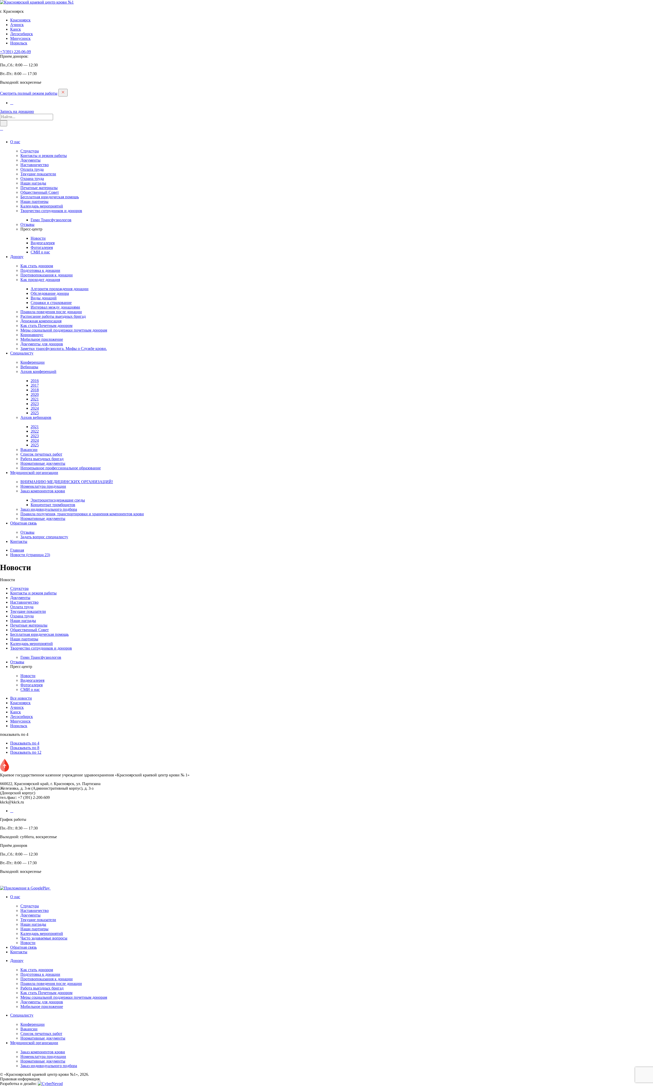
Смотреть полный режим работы (28, 93)
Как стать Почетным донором (46, 325)
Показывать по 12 (25, 752)
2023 (35, 403)
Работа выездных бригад (42, 459)
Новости (38, 238)
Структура (29, 151)
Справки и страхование (51, 302)
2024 (35, 408)
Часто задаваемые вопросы (43, 938)
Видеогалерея (43, 243)
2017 (35, 385)
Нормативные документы (42, 463)
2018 (35, 390)
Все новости (21, 698)
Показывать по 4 (24, 743)
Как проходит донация (40, 279)
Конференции (32, 362)
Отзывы (27, 224)
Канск (15, 29)
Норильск (18, 43)
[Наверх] (4, 770)
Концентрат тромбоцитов (53, 505)
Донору (16, 256)
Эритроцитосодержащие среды (58, 500)
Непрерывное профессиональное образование (60, 468)
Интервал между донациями (55, 307)
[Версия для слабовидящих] (1, 128)
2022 (35, 431)
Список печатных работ (41, 454)
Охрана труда (32, 178)
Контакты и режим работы (43, 155)
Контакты (18, 541)
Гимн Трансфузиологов (51, 220)
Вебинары (29, 367)
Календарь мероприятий (41, 206)
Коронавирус (31, 335)
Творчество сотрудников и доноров (51, 211)
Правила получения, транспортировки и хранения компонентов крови (82, 514)
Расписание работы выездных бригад (53, 316)
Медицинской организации (34, 472)
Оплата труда (32, 169)
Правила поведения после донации (51, 312)
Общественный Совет (39, 192)
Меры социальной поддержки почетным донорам (63, 330)
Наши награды (33, 183)
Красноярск (20, 20)
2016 (35, 381)
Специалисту (21, 353)
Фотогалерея (42, 247)
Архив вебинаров (35, 417)
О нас (15, 142)
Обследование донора (50, 293)
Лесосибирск (21, 34)
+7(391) (15, 52)
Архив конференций (38, 371)
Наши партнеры (34, 201)
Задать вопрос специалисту (44, 537)
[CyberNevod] (50, 1083)
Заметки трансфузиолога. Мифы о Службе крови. (63, 348)
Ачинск (17, 24)
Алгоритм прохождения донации (60, 289)
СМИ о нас (40, 252)
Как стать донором (36, 266)
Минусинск (20, 38)
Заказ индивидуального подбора (48, 509)
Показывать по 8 (24, 748)
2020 (35, 394)
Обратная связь (23, 523)
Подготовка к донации (40, 270)
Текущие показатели (38, 174)
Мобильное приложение (41, 339)
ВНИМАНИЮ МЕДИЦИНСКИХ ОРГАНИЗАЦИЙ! (66, 482)
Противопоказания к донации (46, 275)
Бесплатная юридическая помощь (49, 197)
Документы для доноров (41, 344)
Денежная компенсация (40, 321)
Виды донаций (44, 298)
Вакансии (28, 449)
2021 (35, 399)
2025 (35, 413)
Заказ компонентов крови (42, 491)
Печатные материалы (39, 188)
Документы (30, 160)
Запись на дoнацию (17, 111)
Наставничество (34, 165)
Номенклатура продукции (43, 486)
